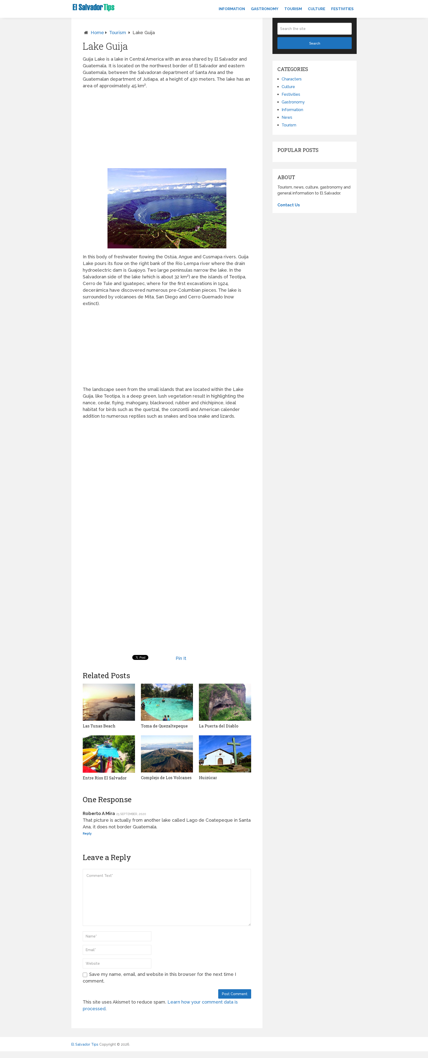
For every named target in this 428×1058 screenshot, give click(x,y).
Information (232, 9)
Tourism (293, 9)
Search (314, 43)
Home (97, 32)
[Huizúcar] (225, 753)
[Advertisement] (167, 128)
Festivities (342, 9)
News (287, 117)
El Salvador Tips (84, 1044)
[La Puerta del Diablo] (225, 702)
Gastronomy (264, 9)
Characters (292, 79)
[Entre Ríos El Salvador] (109, 754)
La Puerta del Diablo (218, 725)
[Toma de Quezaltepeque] (167, 702)
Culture (316, 9)
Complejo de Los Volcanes (166, 777)
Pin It (181, 658)
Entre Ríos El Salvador (105, 777)
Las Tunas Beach (99, 725)
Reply (87, 833)
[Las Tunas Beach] (109, 702)
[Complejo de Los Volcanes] (167, 753)
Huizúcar (208, 777)
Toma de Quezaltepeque (164, 725)
